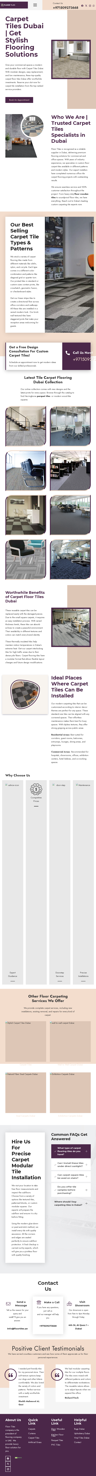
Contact (77, 1442)
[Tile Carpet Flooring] (70, 515)
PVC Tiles (55, 1444)
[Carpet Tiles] (25, 1045)
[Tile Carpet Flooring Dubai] (25, 559)
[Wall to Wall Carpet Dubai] (70, 1045)
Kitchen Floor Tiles (57, 1435)
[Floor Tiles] (25, 426)
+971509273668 (48, 1326)
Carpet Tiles (33, 1437)
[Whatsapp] (94, 6)
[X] (86, 6)
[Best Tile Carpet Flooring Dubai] (25, 515)
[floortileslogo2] (8, 5)
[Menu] (35, 5)
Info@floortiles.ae (17, 1328)
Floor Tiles (56, 148)
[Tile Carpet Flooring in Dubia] (25, 470)
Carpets (31, 1428)
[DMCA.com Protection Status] (18, 1457)
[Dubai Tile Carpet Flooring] (70, 470)
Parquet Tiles (57, 1440)
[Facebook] (82, 6)
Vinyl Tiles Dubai (81, 1437)
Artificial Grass (35, 1442)
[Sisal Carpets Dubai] (25, 1096)
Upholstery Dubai (82, 1433)
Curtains (32, 1433)
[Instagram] (90, 6)
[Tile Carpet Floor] (70, 559)
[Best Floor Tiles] (70, 426)
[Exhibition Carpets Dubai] (70, 1096)
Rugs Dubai (79, 1428)
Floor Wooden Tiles (58, 1429)
